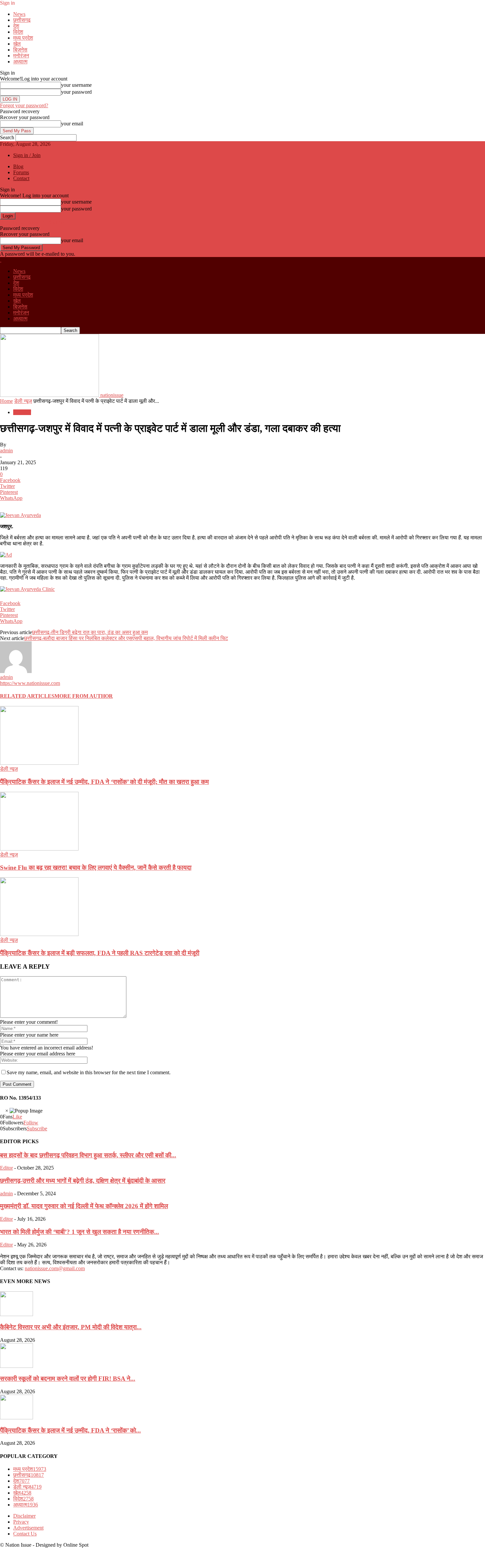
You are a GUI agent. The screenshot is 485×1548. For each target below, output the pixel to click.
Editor (6, 1168)
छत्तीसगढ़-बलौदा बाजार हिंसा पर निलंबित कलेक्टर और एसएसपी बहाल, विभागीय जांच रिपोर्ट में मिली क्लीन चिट (126, 638)
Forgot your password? (24, 105)
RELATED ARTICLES (27, 696)
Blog (18, 166)
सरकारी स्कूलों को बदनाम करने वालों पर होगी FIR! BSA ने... (67, 1378)
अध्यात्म (20, 61)
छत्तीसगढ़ (22, 20)
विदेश (18, 32)
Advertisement (28, 1528)
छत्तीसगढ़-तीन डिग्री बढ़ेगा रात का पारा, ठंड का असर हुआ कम (90, 632)
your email (72, 123)
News (19, 14)
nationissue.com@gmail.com (55, 1268)
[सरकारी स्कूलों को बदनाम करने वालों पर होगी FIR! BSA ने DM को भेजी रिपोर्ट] (16, 1366)
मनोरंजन (21, 55)
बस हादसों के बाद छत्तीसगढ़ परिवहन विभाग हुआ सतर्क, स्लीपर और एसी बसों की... (88, 1155)
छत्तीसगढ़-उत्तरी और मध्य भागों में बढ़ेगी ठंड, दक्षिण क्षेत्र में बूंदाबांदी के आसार (82, 1180)
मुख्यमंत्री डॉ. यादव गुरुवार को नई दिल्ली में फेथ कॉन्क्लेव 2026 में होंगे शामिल (84, 1206)
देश (16, 26)
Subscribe (37, 1128)
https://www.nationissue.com (30, 683)
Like (17, 1116)
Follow (30, 1122)
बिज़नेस (20, 49)
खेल (17, 44)
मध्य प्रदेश (23, 38)
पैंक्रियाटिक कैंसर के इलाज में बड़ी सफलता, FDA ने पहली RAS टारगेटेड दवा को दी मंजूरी (99, 953)
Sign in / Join (27, 155)
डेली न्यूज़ (23, 401)
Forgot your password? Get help (33, 222)
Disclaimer (24, 1516)
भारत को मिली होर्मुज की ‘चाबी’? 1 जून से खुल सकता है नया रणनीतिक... (79, 1231)
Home (6, 401)
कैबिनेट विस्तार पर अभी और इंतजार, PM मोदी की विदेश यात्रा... (71, 1327)
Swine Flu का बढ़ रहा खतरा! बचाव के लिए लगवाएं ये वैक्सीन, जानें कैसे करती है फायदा (95, 867)
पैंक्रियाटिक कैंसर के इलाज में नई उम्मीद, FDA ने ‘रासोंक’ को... (70, 1430)
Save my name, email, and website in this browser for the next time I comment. (89, 1072)
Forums (21, 172)
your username (76, 85)
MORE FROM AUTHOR (83, 696)
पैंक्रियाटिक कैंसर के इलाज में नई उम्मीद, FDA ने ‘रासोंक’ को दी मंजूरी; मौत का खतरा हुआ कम (104, 781)
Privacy (21, 1522)
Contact (21, 178)
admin (6, 450)
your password (76, 92)
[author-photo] (16, 671)
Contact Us (25, 1533)
